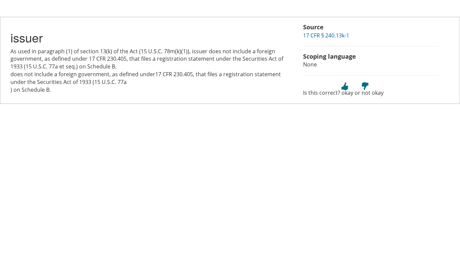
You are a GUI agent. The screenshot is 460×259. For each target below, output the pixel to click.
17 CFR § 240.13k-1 (326, 35)
